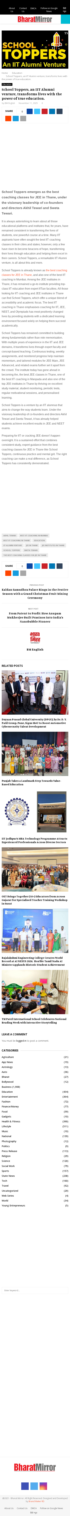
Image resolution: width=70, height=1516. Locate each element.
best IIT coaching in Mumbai (34, 535)
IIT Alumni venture (12, 545)
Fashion (6, 1101)
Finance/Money (10, 1106)
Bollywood (7, 1081)
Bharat (5, 1076)
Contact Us (23, 10)
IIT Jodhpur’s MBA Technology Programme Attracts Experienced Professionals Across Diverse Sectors (34, 840)
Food (4, 1111)
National (6, 1136)
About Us (12, 10)
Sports (5, 1171)
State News (8, 1175)
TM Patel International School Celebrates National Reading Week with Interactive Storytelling (34, 1020)
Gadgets (6, 1116)
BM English (10, 103)
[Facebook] (25, 1486)
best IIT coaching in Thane (16, 540)
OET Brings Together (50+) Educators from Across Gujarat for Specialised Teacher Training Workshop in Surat (34, 900)
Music (5, 1131)
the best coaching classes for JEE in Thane (24, 555)
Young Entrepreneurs (13, 1205)
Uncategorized (10, 1190)
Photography (9, 1141)
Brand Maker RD (36, 1501)
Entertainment (10, 1096)
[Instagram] (43, 1486)
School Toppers (11, 550)
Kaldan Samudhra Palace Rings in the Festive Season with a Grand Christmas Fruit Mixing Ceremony (35, 593)
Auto (4, 1072)
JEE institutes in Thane (53, 545)
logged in (21, 1040)
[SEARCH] (64, 1290)
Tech (4, 1180)
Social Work (8, 1166)
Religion (6, 1156)
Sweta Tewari (31, 550)
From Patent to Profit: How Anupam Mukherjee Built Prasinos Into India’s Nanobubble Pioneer (35, 617)
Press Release (9, 1151)
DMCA (33, 8)
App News (7, 1062)
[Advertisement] (35, 158)
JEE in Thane (32, 545)
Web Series (8, 1195)
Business (7, 1086)
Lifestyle (6, 1126)
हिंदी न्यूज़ (64, 10)
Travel (5, 1185)
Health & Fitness (11, 1121)
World (5, 1200)
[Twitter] (34, 1486)
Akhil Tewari (9, 535)
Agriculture (8, 1057)
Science (6, 1161)
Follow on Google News (49, 10)
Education (7, 84)
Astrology (7, 1067)
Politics (6, 1146)
